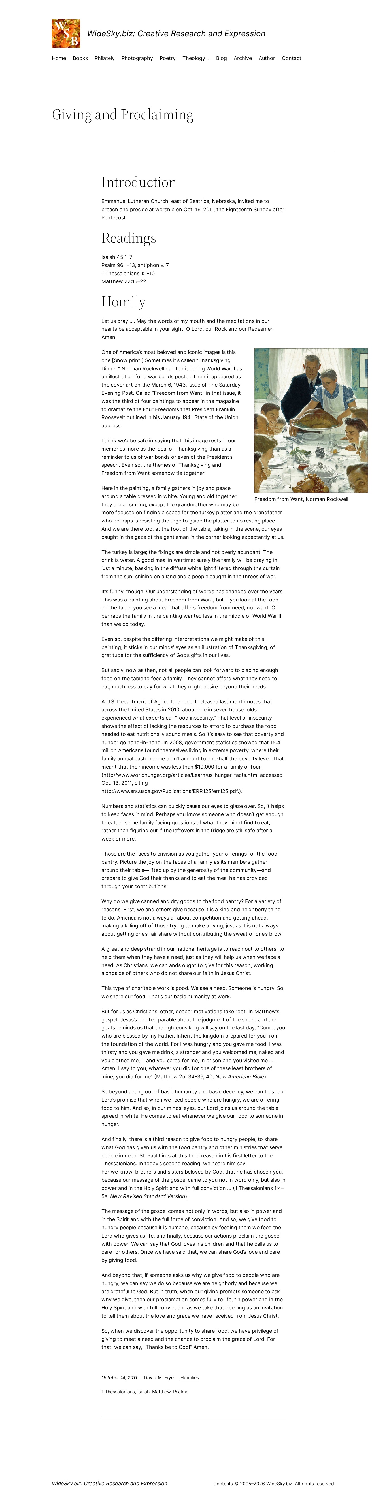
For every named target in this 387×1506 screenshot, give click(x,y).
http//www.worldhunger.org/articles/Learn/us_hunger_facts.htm (180, 775)
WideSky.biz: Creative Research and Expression (176, 33)
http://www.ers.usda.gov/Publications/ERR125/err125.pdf (169, 791)
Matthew (161, 1391)
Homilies (189, 1377)
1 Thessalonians (118, 1391)
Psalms (180, 1391)
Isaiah (143, 1391)
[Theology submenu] (208, 58)
